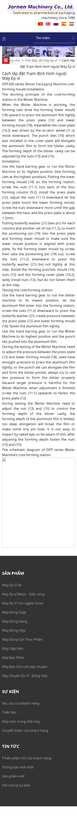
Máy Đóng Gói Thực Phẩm (22, 639)
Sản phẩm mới (13, 776)
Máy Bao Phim (13, 657)
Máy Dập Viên (12, 648)
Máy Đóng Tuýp (14, 612)
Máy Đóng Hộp (13, 630)
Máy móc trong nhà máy (21, 721)
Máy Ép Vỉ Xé (12, 585)
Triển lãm (9, 712)
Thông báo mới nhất (18, 767)
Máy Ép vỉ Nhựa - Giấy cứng (23, 594)
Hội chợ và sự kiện (16, 785)
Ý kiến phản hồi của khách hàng (26, 758)
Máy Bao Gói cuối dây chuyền (24, 666)
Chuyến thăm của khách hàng (25, 730)
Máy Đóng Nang (14, 621)
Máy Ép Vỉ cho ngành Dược (23, 603)
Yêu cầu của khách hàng (20, 703)
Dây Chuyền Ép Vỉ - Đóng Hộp (25, 675)
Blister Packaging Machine (46, 84)
